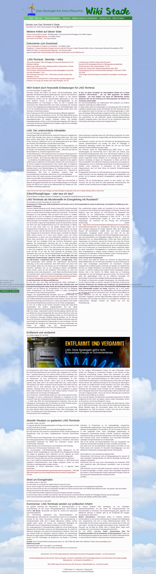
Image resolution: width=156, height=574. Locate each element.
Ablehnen (15, 291)
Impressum (85, 293)
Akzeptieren (5, 291)
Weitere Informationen (74, 293)
